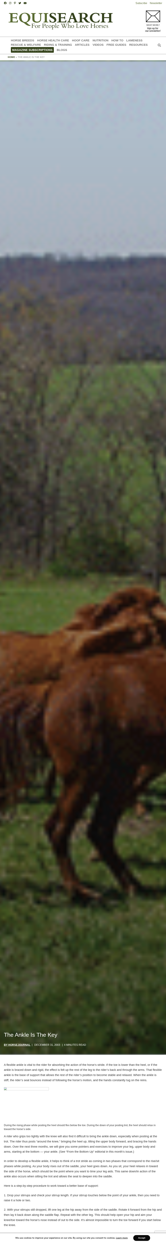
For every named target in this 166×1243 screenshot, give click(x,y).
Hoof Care (80, 40)
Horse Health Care (53, 40)
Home (11, 57)
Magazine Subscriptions (32, 50)
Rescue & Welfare (26, 44)
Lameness (134, 40)
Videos (98, 44)
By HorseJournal (17, 1045)
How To (117, 40)
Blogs (62, 50)
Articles (82, 44)
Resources (138, 44)
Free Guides (116, 44)
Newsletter (156, 3)
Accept (141, 1237)
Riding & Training (58, 44)
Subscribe (141, 3)
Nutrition (100, 40)
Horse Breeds (22, 40)
